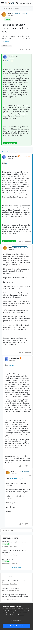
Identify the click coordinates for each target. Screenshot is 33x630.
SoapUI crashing (7, 559)
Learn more (21, 615)
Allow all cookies (16, 625)
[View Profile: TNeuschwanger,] (5, 57)
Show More (6, 41)
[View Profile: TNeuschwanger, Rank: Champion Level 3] (4, 157)
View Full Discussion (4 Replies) (11, 152)
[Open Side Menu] (2, 3)
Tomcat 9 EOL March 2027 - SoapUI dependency (14, 552)
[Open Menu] (30, 8)
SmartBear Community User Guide (14, 580)
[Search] (17, 3)
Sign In (28, 3)
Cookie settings (16, 620)
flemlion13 (14, 555)
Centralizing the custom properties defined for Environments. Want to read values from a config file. (15, 596)
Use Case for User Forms (10, 588)
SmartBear (13, 584)
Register (22, 3)
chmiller (14, 564)
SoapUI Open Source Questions (11, 8)
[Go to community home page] (10, 3)
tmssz (9, 13)
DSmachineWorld (15, 590)
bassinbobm (13, 546)
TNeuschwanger (13, 56)
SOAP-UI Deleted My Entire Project (14, 542)
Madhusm (13, 599)
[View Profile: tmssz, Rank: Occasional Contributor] (3, 14)
